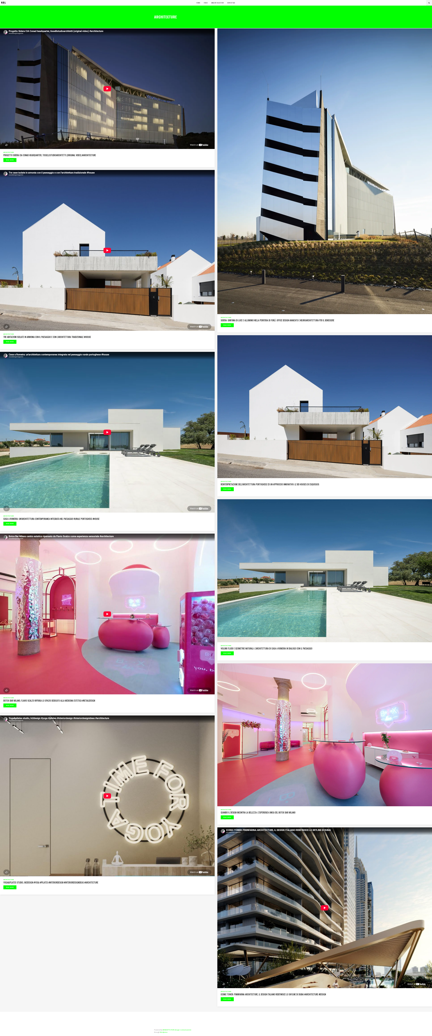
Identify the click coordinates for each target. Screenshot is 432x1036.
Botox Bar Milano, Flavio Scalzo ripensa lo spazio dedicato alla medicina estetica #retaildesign (49, 700)
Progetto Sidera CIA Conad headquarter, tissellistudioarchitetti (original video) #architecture (49, 155)
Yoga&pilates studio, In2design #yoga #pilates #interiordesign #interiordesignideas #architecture (50, 882)
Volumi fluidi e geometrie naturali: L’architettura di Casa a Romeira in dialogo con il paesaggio (266, 648)
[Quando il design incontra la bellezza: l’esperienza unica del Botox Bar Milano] (324, 735)
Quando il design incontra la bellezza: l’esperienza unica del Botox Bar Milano (258, 812)
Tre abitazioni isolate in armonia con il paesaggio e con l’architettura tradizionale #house (47, 337)
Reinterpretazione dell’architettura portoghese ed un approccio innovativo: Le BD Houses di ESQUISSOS (270, 484)
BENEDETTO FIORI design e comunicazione (177, 1030)
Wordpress (164, 1032)
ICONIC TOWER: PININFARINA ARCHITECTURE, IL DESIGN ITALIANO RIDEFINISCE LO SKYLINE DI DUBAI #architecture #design (273, 994)
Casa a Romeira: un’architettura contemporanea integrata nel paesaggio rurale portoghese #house (51, 518)
